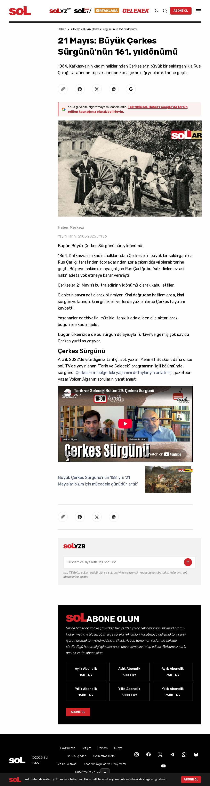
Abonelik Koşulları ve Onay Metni (105, 764)
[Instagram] (136, 754)
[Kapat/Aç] (105, 770)
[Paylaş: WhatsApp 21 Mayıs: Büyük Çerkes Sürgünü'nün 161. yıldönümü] (114, 89)
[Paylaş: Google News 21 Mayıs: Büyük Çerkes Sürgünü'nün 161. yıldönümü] (131, 89)
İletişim (86, 748)
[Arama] (165, 11)
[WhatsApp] (183, 754)
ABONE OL (180, 11)
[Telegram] (172, 754)
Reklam (103, 748)
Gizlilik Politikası (67, 764)
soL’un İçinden (76, 756)
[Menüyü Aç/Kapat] (198, 11)
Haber (62, 29)
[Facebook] (148, 754)
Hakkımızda (67, 748)
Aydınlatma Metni (104, 756)
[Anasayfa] (17, 760)
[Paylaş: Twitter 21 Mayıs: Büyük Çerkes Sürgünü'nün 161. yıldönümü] (97, 89)
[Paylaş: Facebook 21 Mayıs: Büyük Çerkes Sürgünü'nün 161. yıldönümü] (80, 89)
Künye (118, 748)
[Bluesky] (196, 754)
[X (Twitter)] (160, 754)
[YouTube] (163, 766)
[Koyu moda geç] (157, 11)
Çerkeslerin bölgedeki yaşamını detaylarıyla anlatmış (123, 372)
